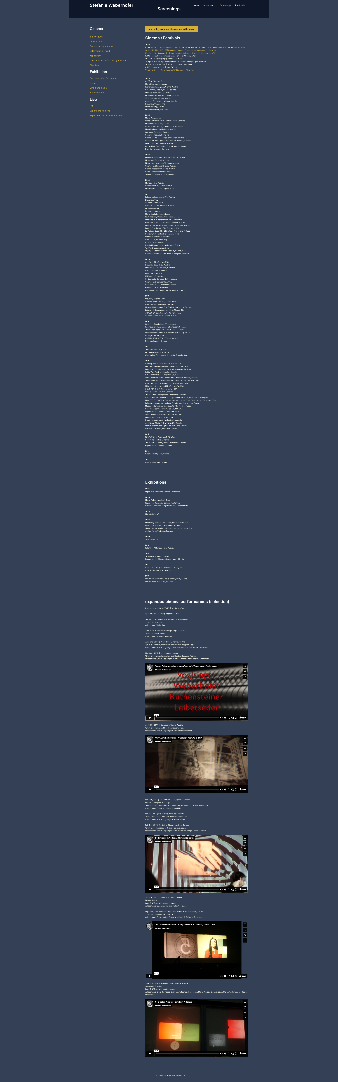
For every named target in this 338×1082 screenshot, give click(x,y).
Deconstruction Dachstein (103, 78)
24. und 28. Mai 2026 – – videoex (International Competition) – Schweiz (180, 50)
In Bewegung (96, 36)
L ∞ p (93, 83)
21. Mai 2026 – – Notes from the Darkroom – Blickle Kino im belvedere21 (180, 53)
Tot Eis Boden (97, 92)
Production (240, 5)
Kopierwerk (95, 55)
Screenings (225, 5)
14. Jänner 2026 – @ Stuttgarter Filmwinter (169, 70)
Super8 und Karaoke (100, 110)
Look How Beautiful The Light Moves (108, 60)
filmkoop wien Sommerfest (163, 47)
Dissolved (95, 65)
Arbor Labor (96, 41)
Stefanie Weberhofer (111, 5)
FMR (92, 106)
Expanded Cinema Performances (106, 115)
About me (208, 5)
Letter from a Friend (100, 51)
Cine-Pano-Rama (98, 87)
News (196, 5)
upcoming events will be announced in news (171, 29)
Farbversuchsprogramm (102, 46)
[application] (214, 5)
